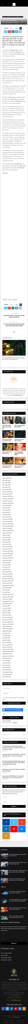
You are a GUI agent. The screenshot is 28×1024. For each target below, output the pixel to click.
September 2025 (6, 503)
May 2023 (4, 567)
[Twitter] (7, 1008)
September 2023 (6, 558)
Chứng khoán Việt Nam (13, 16)
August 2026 (5, 478)
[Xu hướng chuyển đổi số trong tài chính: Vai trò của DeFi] (4, 893)
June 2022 (5, 592)
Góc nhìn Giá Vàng (20, 1022)
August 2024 (5, 532)
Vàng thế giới (4, 957)
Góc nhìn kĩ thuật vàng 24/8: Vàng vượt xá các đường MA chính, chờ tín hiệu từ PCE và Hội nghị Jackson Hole (13, 762)
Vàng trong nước (19, 1020)
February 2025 (6, 519)
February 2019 (6, 672)
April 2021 (4, 612)
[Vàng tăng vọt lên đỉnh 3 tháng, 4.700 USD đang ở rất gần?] (20, 434)
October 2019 (5, 653)
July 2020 (4, 633)
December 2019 (6, 649)
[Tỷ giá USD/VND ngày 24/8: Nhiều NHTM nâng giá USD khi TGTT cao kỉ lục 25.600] (20, 447)
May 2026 (4, 484)
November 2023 (6, 553)
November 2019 (6, 651)
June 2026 (5, 482)
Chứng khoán (5, 16)
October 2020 (5, 626)
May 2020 (4, 638)
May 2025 (4, 512)
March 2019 (5, 670)
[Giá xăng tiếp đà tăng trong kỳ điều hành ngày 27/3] (4, 856)
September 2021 (6, 601)
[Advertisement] (14, 235)
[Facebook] (3, 1008)
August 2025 (5, 505)
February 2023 (6, 574)
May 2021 (4, 610)
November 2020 (6, 624)
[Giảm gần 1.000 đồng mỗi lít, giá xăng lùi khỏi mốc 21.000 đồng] (4, 880)
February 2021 (6, 617)
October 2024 (5, 528)
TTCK (10, 299)
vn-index (15, 299)
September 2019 (6, 656)
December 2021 (6, 594)
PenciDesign (17, 1017)
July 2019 (4, 660)
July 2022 (4, 590)
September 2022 (6, 585)
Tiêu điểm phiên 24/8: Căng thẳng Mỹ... (6, 427)
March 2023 (5, 571)
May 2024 (4, 539)
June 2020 (5, 635)
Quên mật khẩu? (6, 721)
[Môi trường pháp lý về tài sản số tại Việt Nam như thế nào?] (4, 909)
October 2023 (5, 555)
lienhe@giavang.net (16, 1000)
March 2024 (5, 544)
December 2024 (6, 523)
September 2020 (6, 628)
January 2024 (5, 548)
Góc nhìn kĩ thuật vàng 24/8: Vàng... (7, 440)
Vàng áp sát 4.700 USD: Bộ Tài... (7, 452)
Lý (4, 22)
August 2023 (5, 560)
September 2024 (6, 530)
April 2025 (4, 514)
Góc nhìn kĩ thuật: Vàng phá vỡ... (19, 466)
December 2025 (6, 496)
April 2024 (4, 542)
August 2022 (5, 587)
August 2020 (5, 631)
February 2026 (6, 491)
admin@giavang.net (18, 395)
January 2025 (5, 521)
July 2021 (4, 606)
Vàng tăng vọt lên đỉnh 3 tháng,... (19, 440)
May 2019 (4, 665)
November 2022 (6, 580)
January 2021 (5, 619)
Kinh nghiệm (12, 1022)
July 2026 (4, 480)
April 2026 (4, 487)
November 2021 (6, 596)
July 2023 (4, 562)
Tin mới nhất (20, 16)
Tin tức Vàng (12, 1020)
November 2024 (6, 526)
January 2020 (5, 647)
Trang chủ (5, 1020)
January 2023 (5, 576)
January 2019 (5, 674)
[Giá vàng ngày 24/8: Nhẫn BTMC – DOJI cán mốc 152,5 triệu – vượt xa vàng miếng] (20, 420)
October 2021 (5, 599)
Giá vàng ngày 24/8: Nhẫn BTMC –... (19, 426)
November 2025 (6, 498)
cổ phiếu (5, 299)
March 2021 (5, 615)
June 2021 (5, 608)
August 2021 (5, 603)
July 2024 (4, 535)
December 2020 (6, 622)
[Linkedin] (11, 1008)
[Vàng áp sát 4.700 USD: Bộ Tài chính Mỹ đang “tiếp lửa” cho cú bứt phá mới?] (8, 447)
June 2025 (5, 510)
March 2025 (5, 516)
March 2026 (5, 489)
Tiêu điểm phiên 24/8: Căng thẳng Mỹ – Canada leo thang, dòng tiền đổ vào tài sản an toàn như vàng (13, 748)
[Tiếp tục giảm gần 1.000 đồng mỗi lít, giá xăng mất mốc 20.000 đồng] (4, 872)
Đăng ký (15, 722)
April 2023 (4, 569)
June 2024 (5, 537)
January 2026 (5, 494)
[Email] (20, 1008)
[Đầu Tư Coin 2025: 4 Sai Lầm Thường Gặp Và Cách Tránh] (4, 917)
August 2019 (5, 658)
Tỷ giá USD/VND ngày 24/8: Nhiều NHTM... (18, 453)
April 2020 (4, 640)
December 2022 (6, 578)
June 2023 (5, 564)
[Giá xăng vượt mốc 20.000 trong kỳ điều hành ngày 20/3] (4, 864)
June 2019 (5, 663)
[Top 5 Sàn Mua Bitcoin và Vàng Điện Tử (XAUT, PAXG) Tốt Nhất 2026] (4, 901)
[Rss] (24, 1008)
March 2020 (5, 642)
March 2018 (5, 676)
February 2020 (6, 644)
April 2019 (4, 667)
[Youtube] (15, 1008)
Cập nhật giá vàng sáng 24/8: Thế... (7, 466)
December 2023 (6, 551)
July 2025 (4, 507)
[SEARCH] (24, 734)
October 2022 (5, 583)
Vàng (2, 955)
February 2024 (6, 546)
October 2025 (5, 501)
